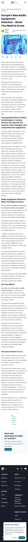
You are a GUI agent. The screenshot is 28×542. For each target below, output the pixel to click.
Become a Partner (20, 506)
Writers (3, 506)
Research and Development (14, 9)
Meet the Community (18, 498)
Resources (4, 485)
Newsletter (18, 485)
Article (3, 9)
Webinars (4, 478)
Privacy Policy (20, 532)
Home (3, 495)
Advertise (17, 489)
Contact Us (18, 519)
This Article (4, 11)
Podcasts (4, 481)
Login (16, 515)
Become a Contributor (18, 502)
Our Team (18, 481)
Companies (4, 502)
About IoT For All (20, 478)
